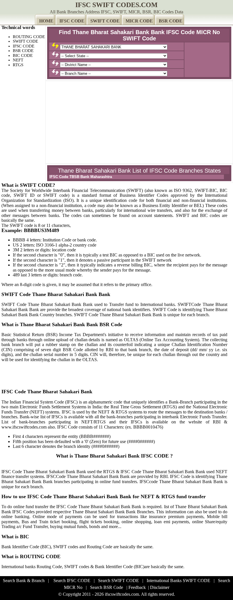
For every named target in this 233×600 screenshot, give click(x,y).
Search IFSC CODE (71, 580)
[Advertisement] (139, 122)
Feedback (137, 587)
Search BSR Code (106, 587)
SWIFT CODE (105, 20)
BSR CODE (170, 20)
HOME (46, 20)
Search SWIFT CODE (118, 580)
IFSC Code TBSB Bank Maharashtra (80, 177)
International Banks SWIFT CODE (178, 580)
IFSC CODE (71, 20)
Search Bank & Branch (24, 580)
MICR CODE (139, 20)
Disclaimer (159, 587)
